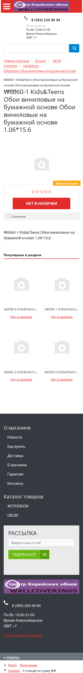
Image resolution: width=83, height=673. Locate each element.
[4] (45, 191)
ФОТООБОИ (18, 506)
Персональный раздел (23, 635)
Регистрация (28, 665)
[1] (33, 191)
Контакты (15, 483)
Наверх (13, 657)
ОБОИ (12, 515)
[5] (50, 191)
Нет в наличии (41, 203)
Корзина (14, 670)
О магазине (17, 464)
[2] (37, 191)
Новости (14, 437)
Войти (12, 665)
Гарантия (15, 474)
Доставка (15, 455)
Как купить (16, 446)
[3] (41, 191)
